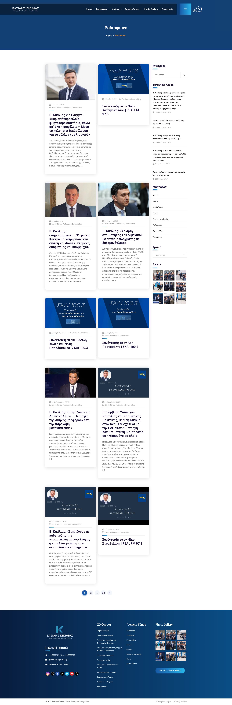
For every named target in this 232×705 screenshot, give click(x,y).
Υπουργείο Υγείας (104, 660)
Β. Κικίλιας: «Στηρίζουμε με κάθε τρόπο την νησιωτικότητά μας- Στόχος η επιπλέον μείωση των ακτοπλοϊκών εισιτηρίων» (69, 539)
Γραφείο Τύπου (132, 9)
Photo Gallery (151, 9)
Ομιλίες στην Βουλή (160, 219)
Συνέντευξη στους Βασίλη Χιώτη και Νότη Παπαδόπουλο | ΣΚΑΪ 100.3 (68, 344)
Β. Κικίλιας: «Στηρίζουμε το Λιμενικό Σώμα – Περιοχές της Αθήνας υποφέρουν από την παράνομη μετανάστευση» (69, 420)
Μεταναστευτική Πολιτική (106, 672)
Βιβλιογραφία (102, 686)
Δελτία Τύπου (57, 108)
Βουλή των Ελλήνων (105, 682)
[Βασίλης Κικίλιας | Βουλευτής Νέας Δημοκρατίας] (25, 9)
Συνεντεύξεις (77, 108)
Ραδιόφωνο (67, 108)
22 (103, 592)
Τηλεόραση (157, 237)
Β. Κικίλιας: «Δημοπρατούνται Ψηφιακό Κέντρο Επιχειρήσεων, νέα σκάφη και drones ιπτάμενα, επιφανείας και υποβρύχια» (69, 239)
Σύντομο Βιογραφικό (105, 635)
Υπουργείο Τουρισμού (105, 655)
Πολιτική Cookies (180, 702)
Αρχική (89, 9)
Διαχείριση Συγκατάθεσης (170, 670)
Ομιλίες (156, 213)
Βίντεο (107, 335)
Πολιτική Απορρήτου (163, 702)
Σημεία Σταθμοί (103, 631)
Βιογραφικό (101, 9)
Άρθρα (155, 195)
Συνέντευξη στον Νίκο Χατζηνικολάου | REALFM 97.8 (120, 110)
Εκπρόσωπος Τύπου (105, 677)
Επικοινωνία (167, 9)
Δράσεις (116, 9)
